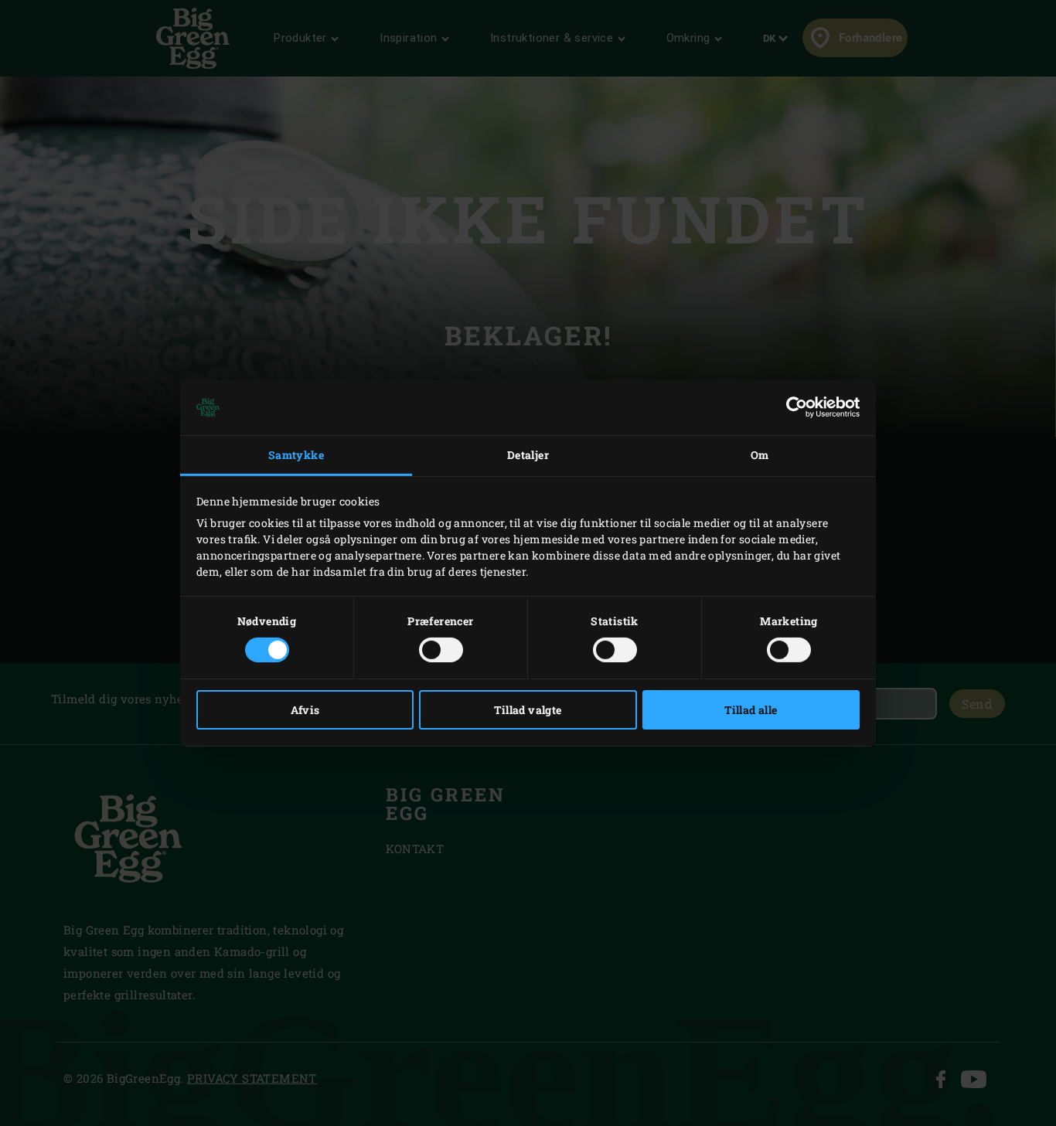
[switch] (441, 650)
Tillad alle (750, 709)
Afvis (305, 709)
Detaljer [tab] (528, 454)
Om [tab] (760, 454)
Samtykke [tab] (296, 454)
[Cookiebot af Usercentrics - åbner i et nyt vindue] (792, 407)
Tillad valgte (527, 709)
